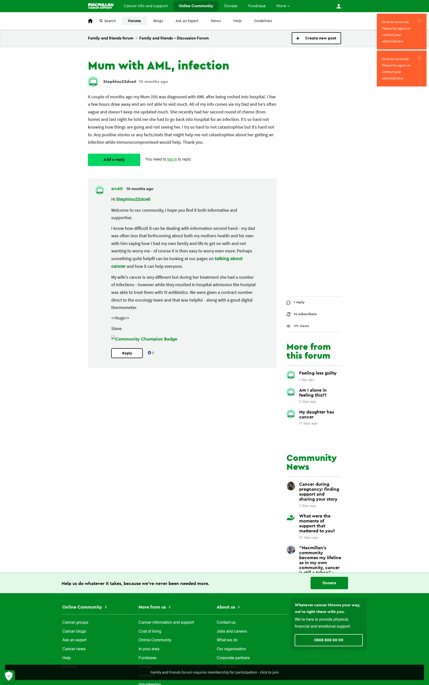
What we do (227, 640)
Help (237, 21)
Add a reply (114, 160)
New (316, 38)
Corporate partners (233, 658)
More (281, 6)
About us (226, 607)
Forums (134, 21)
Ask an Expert (187, 21)
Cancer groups (75, 623)
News (216, 21)
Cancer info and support (146, 6)
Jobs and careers (232, 632)
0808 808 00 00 (328, 640)
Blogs (158, 21)
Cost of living (150, 632)
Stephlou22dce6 (119, 81)
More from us (153, 607)
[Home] (100, 6)
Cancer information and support (166, 623)
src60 (117, 188)
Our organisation (231, 649)
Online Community (196, 6)
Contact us (226, 623)
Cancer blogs (74, 632)
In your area (149, 649)
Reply (127, 353)
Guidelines (263, 21)
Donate (230, 6)
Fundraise (257, 6)
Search (110, 21)
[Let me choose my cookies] (8, 676)
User (338, 6)
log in (172, 160)
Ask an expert (74, 640)
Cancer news (74, 649)
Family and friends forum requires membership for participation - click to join (214, 672)
